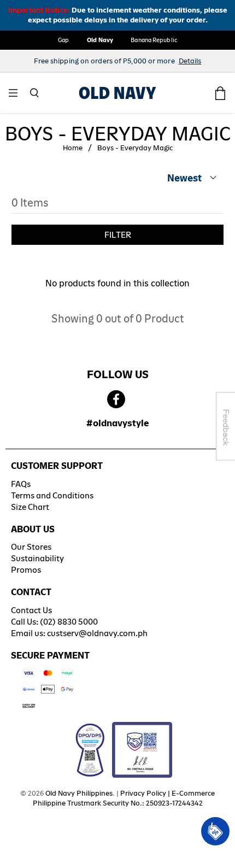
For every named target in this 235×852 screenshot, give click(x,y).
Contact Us (31, 610)
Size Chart (30, 507)
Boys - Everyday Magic (135, 148)
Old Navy (100, 40)
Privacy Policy (143, 793)
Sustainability (37, 558)
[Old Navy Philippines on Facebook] (116, 399)
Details (190, 61)
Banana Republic (154, 40)
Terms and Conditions (52, 495)
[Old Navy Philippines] (117, 93)
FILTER (117, 234)
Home (73, 148)
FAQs (21, 484)
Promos (26, 569)
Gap (63, 40)
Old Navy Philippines (79, 793)
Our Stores (31, 546)
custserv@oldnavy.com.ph (97, 633)
